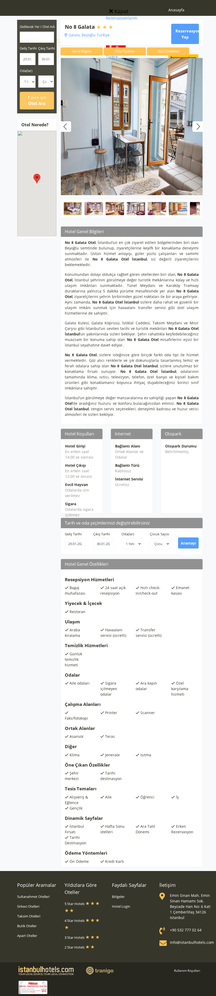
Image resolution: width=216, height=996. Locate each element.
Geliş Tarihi (73, 534)
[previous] (66, 126)
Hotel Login (121, 906)
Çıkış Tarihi (101, 534)
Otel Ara (37, 100)
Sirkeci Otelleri (28, 906)
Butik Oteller (27, 925)
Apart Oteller (27, 935)
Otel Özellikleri (168, 51)
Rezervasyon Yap (187, 34)
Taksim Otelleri (28, 916)
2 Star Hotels (75, 947)
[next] (197, 126)
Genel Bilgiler (82, 51)
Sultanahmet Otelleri (33, 896)
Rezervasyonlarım (121, 18)
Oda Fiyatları (125, 51)
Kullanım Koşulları (187, 970)
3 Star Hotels (75, 937)
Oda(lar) (26, 70)
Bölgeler (118, 896)
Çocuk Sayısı (159, 534)
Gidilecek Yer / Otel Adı (37, 26)
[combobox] (37, 37)
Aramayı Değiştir (188, 544)
